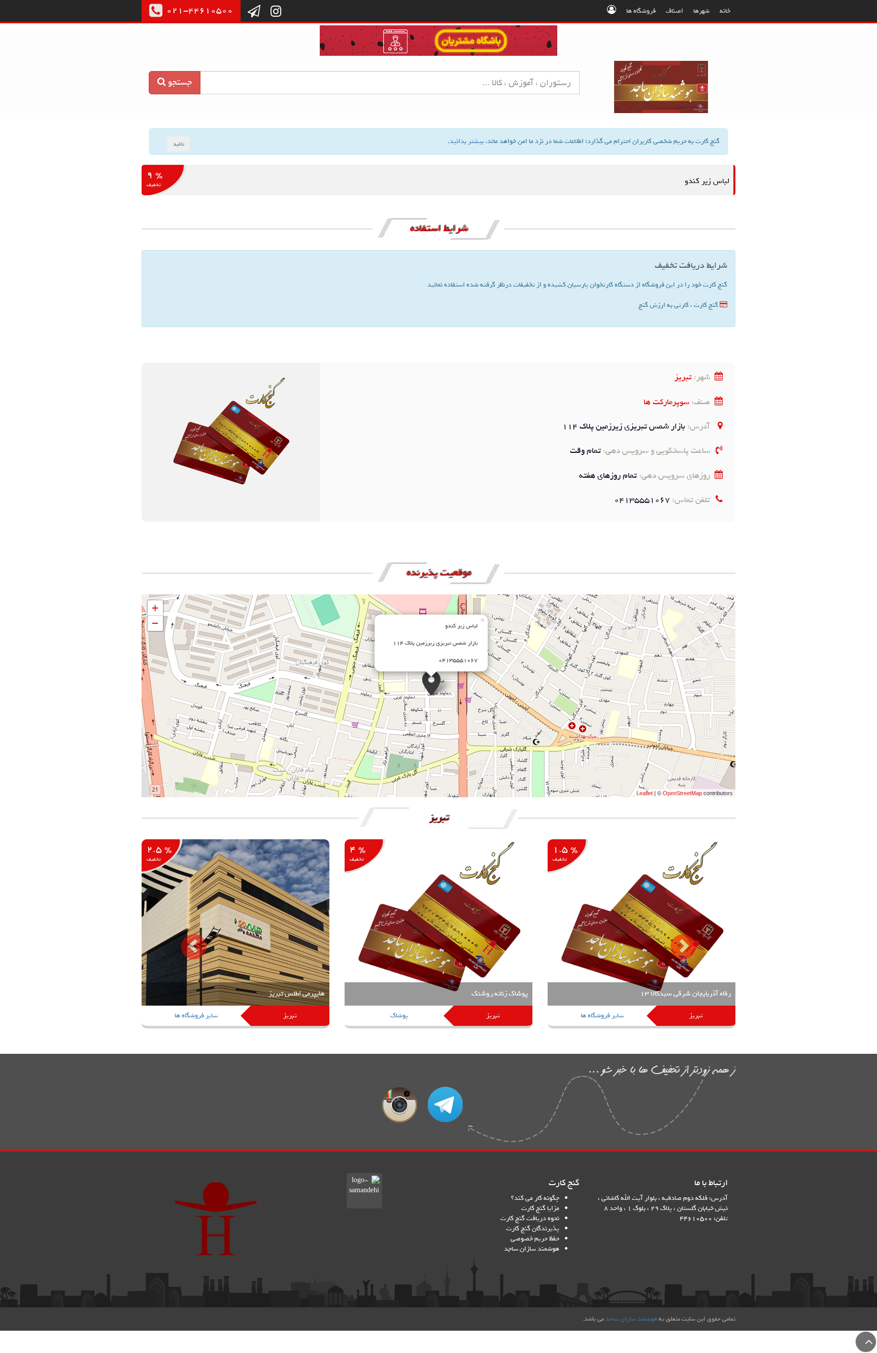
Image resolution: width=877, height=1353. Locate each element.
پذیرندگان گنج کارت (532, 1228)
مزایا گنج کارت (540, 1208)
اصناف (674, 11)
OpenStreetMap (682, 793)
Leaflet (644, 793)
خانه (725, 11)
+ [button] (155, 607)
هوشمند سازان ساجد (531, 1248)
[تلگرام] (254, 12)
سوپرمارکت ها (666, 402)
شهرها (701, 11)
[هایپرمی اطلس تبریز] (235, 935)
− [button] (155, 623)
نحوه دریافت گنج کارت (529, 1218)
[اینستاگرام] (276, 12)
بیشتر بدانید (467, 141)
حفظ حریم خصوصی (535, 1238)
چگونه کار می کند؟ (535, 1198)
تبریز (683, 377)
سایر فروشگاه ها (602, 1015)
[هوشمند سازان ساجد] (216, 1218)
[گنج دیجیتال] (438, 42)
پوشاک (399, 1015)
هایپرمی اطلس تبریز (296, 994)
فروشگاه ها (641, 11)
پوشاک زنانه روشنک (499, 994)
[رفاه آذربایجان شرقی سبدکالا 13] (641, 935)
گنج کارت (661, 87)
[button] (186, 939)
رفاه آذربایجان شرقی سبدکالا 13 (685, 994)
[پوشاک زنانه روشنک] (438, 935)
